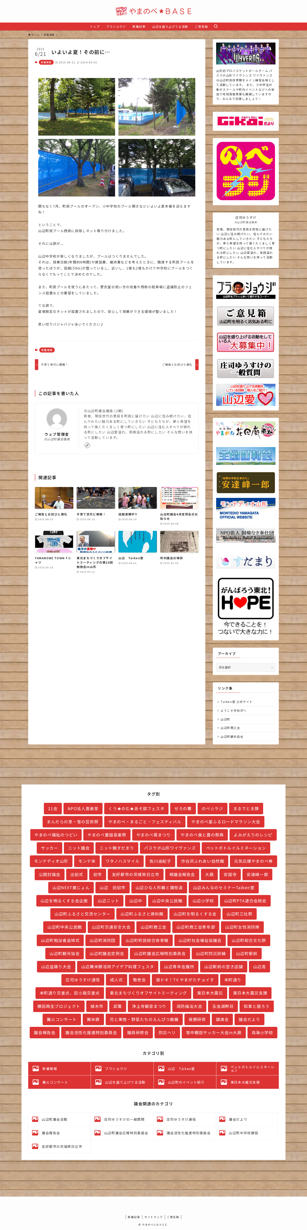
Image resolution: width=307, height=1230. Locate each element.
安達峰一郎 (257, 874)
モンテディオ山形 (51, 861)
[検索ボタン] (215, 26)
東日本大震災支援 (250, 993)
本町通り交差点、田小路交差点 (70, 993)
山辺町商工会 (230, 728)
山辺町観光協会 (232, 736)
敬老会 (139, 980)
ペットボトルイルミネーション (236, 848)
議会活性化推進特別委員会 (91, 1032)
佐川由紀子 (160, 861)
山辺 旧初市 (113, 887)
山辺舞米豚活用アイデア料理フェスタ (117, 966)
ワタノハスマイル (123, 861)
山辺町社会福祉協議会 (200, 940)
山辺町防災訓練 (211, 953)
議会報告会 (44, 1032)
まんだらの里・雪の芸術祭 (72, 822)
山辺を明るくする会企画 (64, 901)
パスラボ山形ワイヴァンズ (170, 848)
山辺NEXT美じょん (71, 887)
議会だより (249, 1019)
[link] (87, 445)
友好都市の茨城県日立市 (135, 874)
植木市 (96, 1006)
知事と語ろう (257, 1006)
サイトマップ (153, 1217)
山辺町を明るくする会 (195, 914)
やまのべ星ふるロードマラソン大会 (225, 822)
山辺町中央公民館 (64, 927)
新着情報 (46, 62)
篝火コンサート (62, 1019)
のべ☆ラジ (212, 808)
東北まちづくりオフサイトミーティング (148, 993)
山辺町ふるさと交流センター (82, 914)
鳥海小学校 (262, 1032)
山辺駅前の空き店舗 (223, 966)
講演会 (222, 1019)
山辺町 (225, 719)
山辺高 (259, 966)
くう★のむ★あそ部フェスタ (136, 808)
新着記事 (134, 1217)
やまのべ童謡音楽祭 (107, 835)
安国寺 (230, 874)
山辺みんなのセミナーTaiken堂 (224, 887)
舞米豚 (93, 1019)
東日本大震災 (210, 993)
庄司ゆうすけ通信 (83, 980)
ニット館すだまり (117, 848)
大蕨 (209, 874)
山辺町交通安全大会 (111, 927)
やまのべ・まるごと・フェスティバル (144, 822)
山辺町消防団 (102, 940)
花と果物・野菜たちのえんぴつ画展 (144, 1019)
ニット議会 (79, 848)
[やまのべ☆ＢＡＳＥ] (153, 11)
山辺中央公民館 (167, 901)
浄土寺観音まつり (149, 1006)
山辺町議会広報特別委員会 (160, 953)
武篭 (117, 1006)
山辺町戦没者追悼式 (60, 940)
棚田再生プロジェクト (58, 1006)
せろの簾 (183, 808)
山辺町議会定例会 (107, 953)
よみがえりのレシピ (253, 835)
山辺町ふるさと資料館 (142, 914)
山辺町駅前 (247, 953)
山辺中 (135, 901)
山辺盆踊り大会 (56, 966)
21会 (53, 808)
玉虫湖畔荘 (223, 1006)
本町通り (232, 980)
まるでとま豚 (246, 808)
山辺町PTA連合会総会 (245, 901)
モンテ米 (86, 861)
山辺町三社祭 (239, 914)
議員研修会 (138, 1032)
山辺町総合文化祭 (249, 940)
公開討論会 (49, 874)
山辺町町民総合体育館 (147, 940)
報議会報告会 (182, 874)
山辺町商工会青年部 (195, 927)
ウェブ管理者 (56, 434)
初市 (97, 874)
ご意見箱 (173, 1217)
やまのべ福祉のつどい (55, 835)
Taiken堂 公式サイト (237, 702)
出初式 (76, 874)
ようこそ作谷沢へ (234, 710)
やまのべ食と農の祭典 (202, 835)
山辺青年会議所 (179, 966)
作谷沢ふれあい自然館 (202, 861)
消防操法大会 (189, 1006)
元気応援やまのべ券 (253, 861)
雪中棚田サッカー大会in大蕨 (213, 1032)
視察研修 (197, 1019)
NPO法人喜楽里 (83, 808)
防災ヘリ (167, 1032)
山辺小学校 (203, 901)
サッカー (49, 848)
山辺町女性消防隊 (242, 927)
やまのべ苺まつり (153, 835)
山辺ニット (108, 901)
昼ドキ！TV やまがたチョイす (185, 980)
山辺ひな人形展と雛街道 (159, 887)
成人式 (116, 980)
